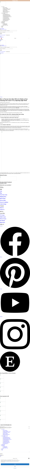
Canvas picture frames (6, 20)
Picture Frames (3, 218)
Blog (1, 193)
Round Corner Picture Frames (7, 15)
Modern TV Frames (5, 433)
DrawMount (2, 220)
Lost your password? (2, 51)
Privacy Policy (3, 200)
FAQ (1, 191)
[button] (28, 458)
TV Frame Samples (5, 12)
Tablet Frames (3, 216)
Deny (15, 466)
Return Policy (3, 198)
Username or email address (4, 30)
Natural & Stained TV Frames (7, 431)
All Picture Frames (5, 436)
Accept (15, 464)
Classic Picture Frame (5, 17)
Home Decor (2, 222)
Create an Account (4, 29)
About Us (2, 207)
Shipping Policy (3, 196)
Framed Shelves (5, 24)
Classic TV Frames (5, 8)
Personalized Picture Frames (6, 438)
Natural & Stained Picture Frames (7, 16)
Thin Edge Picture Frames (6, 14)
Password (2, 48)
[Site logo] (3, 5)
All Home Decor (5, 23)
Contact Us (2, 209)
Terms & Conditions (4, 202)
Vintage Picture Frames (6, 18)
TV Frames (2, 215)
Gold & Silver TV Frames (6, 9)
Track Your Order (3, 194)
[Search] (29, 426)
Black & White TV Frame (6, 11)
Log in (1, 33)
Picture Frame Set (5, 443)
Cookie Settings (3, 204)
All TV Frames (5, 7)
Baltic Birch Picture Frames (6, 19)
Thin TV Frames (5, 10)
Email (1, 186)
